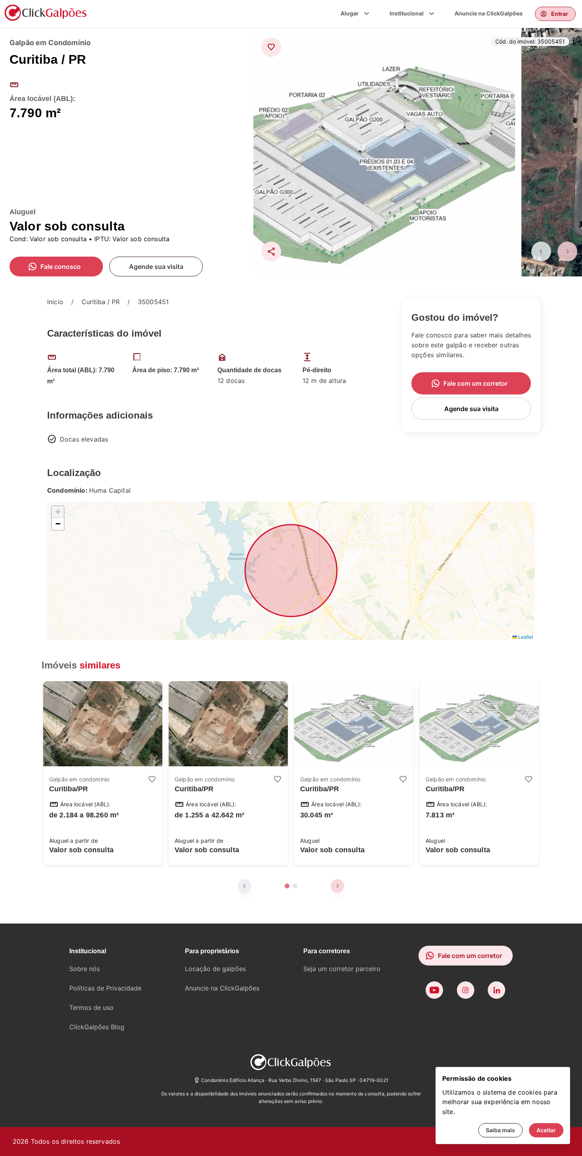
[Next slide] (567, 251)
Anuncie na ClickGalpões (489, 13)
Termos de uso (91, 1007)
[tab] (287, 886)
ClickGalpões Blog (96, 1027)
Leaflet (525, 636)
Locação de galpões (215, 969)
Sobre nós (84, 969)
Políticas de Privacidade (105, 988)
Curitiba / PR (101, 302)
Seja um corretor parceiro (341, 969)
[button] (58, 512)
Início (55, 302)
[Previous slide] (541, 251)
